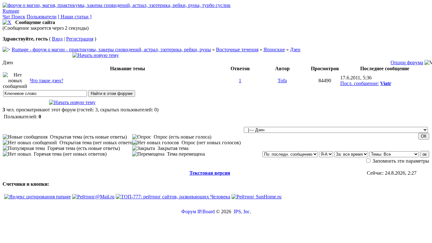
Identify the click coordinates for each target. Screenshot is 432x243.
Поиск (18, 16)
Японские (274, 49)
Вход (57, 38)
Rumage (11, 11)
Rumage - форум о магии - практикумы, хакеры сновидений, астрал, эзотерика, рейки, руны (111, 49)
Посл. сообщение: (359, 83)
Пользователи (42, 16)
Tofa (282, 80)
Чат (7, 16)
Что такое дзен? (46, 80)
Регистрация (79, 38)
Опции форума (407, 62)
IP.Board (206, 211)
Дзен (295, 49)
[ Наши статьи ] (74, 16)
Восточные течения (237, 49)
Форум (188, 211)
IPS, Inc (242, 211)
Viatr (385, 83)
